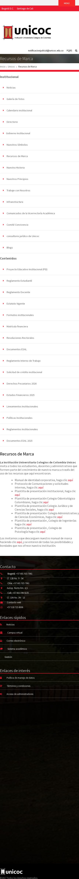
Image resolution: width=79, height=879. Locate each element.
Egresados (34, 14)
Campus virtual (14, 632)
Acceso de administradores (20, 693)
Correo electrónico (16, 640)
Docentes (47, 14)
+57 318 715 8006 (15, 607)
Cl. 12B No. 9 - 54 (15, 578)
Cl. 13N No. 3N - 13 (16, 597)
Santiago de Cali (25, 8)
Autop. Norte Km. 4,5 (17, 587)
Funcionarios (61, 14)
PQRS (69, 50)
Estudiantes (20, 14)
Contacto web (14, 602)
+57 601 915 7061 (24, 573)
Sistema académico (17, 648)
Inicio (3, 66)
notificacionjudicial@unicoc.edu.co (46, 50)
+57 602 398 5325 (20, 592)
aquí (70, 480)
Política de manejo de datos (21, 677)
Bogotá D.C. (8, 8)
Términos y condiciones (18, 685)
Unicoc (11, 66)
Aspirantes (7, 14)
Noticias (10, 624)
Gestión (8, 656)
